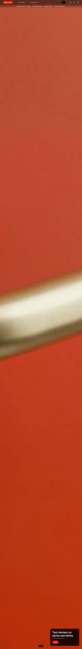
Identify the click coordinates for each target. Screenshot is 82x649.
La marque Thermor (48, 6)
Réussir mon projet (21, 6)
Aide (70, 2)
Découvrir (55, 642)
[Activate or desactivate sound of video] (42, 646)
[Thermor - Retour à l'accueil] (8, 2)
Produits (28, 6)
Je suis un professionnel (59, 6)
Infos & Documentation (37, 6)
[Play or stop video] (40, 646)
